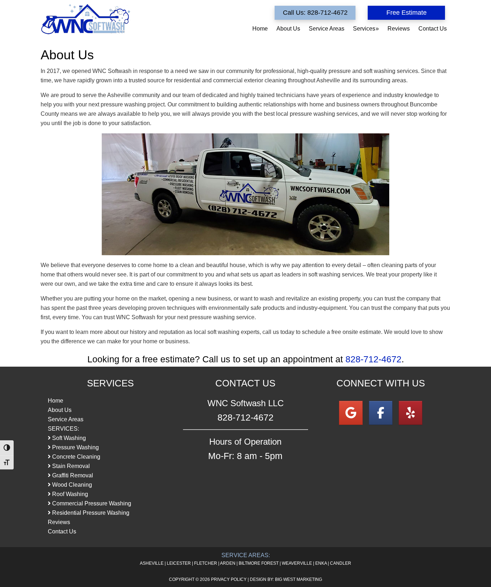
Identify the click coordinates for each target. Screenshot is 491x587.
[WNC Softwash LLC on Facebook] (381, 413)
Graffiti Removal (72, 475)
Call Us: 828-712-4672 (315, 12)
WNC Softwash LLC (85, 19)
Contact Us (62, 531)
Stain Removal (70, 466)
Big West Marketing (298, 579)
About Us (60, 410)
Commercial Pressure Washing (91, 503)
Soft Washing (68, 438)
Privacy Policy (229, 579)
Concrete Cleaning (75, 457)
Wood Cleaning (71, 485)
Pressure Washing (75, 447)
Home (55, 401)
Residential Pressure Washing (90, 513)
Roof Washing (69, 494)
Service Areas (65, 419)
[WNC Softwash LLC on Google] (351, 413)
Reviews (59, 522)
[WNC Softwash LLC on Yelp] (410, 413)
